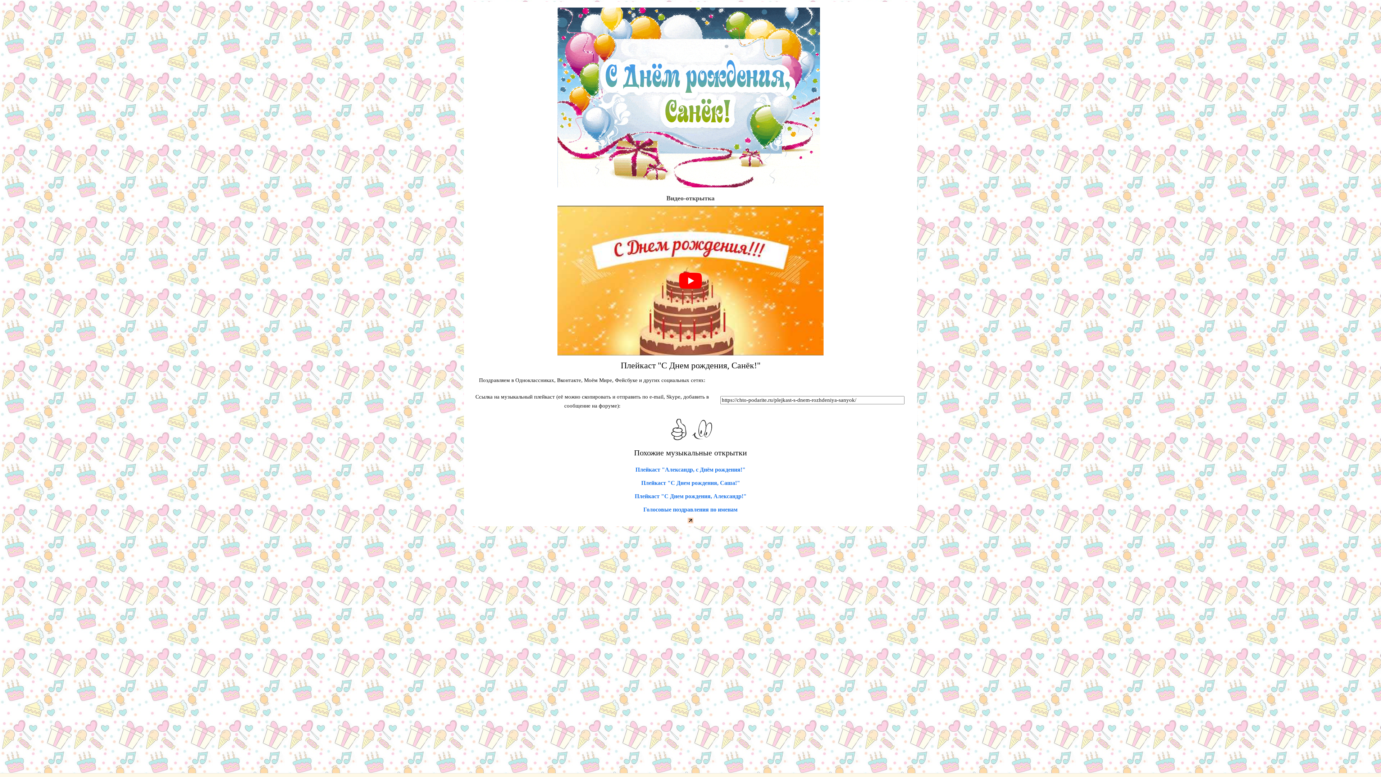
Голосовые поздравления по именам (690, 509)
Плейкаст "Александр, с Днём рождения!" (690, 470)
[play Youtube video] (690, 280)
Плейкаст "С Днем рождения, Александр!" (691, 496)
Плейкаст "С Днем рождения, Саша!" (690, 483)
